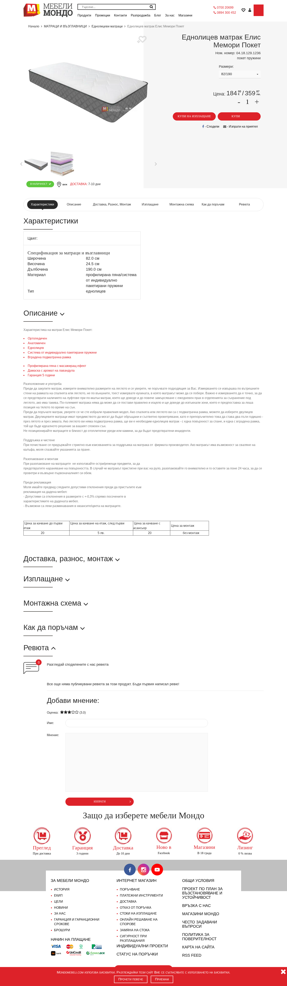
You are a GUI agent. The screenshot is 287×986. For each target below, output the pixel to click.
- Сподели (211, 126)
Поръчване (130, 889)
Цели (58, 901)
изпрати (100, 801)
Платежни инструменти (141, 895)
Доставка (128, 901)
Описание (74, 204)
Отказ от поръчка (135, 907)
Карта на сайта (198, 947)
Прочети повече (130, 979)
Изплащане (150, 204)
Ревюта (244, 204)
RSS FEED (191, 955)
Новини (61, 907)
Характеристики (42, 204)
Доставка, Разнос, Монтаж (112, 204)
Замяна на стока (135, 930)
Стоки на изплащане (138, 913)
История (62, 889)
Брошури (62, 930)
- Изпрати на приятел (242, 126)
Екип (58, 895)
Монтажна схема (181, 204)
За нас (60, 913)
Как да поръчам (213, 204)
